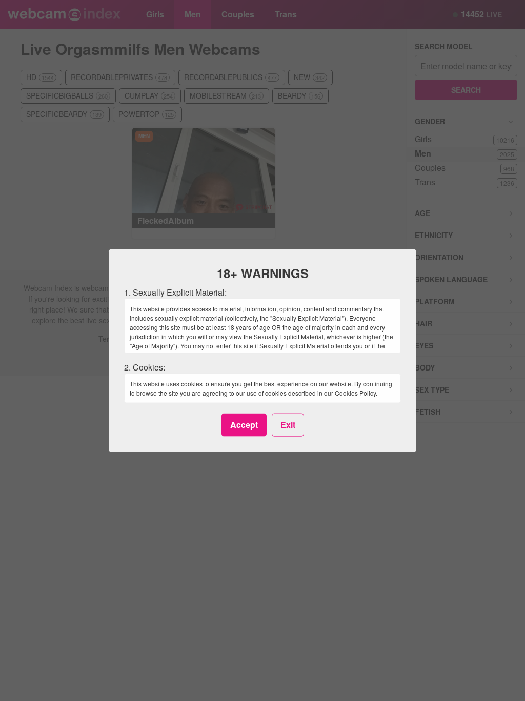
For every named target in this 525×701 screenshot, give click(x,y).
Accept (244, 425)
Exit (287, 425)
